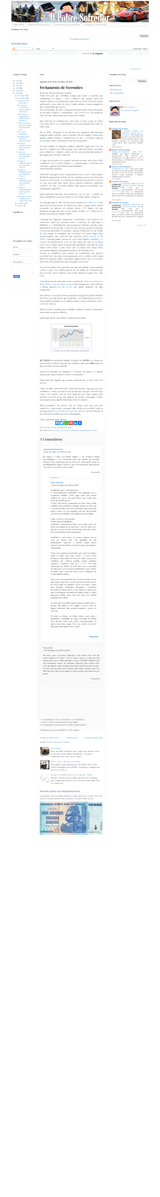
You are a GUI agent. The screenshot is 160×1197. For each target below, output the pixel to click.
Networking (97, 242)
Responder (95, 472)
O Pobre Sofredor (25, 3)
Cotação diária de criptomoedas (66, 24)
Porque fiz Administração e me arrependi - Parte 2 (24, 182)
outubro (21, 203)
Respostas (54, 477)
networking (84, 430)
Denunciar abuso (19, 43)
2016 (18, 91)
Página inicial (18, 24)
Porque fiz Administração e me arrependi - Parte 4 (24, 164)
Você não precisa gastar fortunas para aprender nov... (24, 126)
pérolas (43, 140)
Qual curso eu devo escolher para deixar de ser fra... (25, 198)
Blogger (86, 39)
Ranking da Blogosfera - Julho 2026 (127, 152)
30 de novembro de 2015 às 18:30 (65, 485)
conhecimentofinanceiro (53, 449)
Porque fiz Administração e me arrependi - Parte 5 (24, 155)
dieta (58, 430)
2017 (18, 88)
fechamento (74, 430)
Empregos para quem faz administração (23, 138)
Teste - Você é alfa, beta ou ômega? (65, 761)
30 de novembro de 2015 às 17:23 (57, 452)
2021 (18, 81)
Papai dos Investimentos (121, 167)
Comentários (118, 93)
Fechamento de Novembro (23, 102)
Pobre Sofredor (57, 482)
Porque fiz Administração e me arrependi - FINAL (24, 146)
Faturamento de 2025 (120, 169)
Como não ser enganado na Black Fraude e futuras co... (23, 117)
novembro (22, 98)
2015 (18, 93)
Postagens (117, 89)
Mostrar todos (142, 225)
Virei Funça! (55, 748)
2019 (18, 86)
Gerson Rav (48, 648)
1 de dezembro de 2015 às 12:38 (57, 650)
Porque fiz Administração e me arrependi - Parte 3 (24, 173)
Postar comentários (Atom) (58, 742)
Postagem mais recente (49, 738)
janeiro (21, 206)
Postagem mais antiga (93, 738)
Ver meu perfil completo (129, 110)
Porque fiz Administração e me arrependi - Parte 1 (24, 190)
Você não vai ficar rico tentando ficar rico (60, 791)
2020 (18, 83)
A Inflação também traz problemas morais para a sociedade (132, 133)
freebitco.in (90, 202)
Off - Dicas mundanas (22, 133)
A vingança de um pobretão (95, 24)
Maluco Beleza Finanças (121, 150)
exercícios (65, 430)
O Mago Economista (120, 129)
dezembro (22, 96)
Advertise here (135, 69)
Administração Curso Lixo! (39, 24)
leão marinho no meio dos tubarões (70, 411)
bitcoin (53, 430)
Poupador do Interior (120, 181)
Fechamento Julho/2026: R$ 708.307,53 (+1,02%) (132, 184)
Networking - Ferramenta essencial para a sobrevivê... (24, 108)
